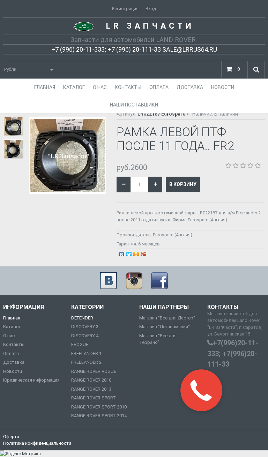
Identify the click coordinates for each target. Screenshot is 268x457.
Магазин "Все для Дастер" (167, 317)
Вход (151, 8)
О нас (9, 335)
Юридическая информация (31, 380)
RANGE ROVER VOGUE (93, 371)
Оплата (11, 353)
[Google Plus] (143, 253)
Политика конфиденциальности (37, 443)
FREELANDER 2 (86, 362)
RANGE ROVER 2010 (91, 380)
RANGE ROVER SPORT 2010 (99, 407)
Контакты (13, 344)
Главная (11, 317)
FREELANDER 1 (86, 353)
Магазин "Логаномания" (164, 326)
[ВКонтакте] (121, 253)
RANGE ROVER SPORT (93, 397)
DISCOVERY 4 (84, 335)
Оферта (11, 436)
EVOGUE (79, 344)
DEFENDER (82, 317)
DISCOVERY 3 (84, 326)
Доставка (13, 362)
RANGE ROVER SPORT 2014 (99, 415)
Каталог (12, 326)
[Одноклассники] (136, 253)
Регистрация (125, 8)
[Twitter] (129, 253)
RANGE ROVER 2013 (91, 389)
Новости (12, 371)
